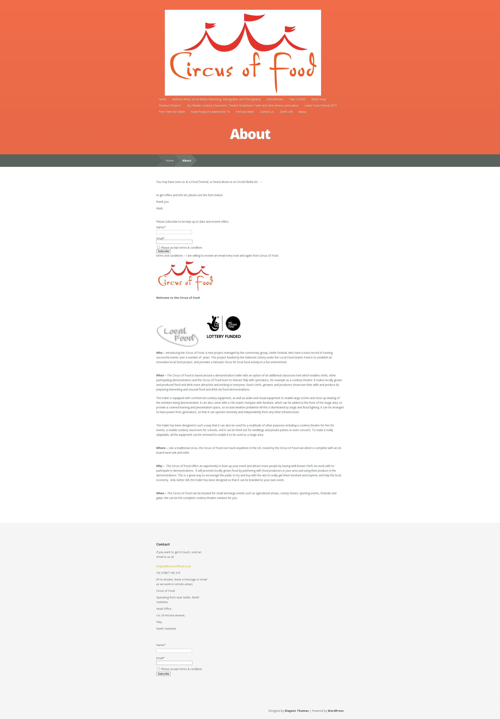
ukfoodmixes (275, 99)
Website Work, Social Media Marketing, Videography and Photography (216, 99)
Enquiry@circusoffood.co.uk (173, 566)
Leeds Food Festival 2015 (320, 105)
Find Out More (245, 112)
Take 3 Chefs (297, 99)
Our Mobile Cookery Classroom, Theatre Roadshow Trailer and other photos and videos (243, 105)
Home (163, 99)
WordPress (336, 711)
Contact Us (267, 112)
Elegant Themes (297, 711)
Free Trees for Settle (172, 112)
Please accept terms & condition (181, 247)
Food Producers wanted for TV (210, 112)
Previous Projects (170, 105)
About (302, 112)
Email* (160, 238)
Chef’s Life (286, 112)
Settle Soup (319, 99)
